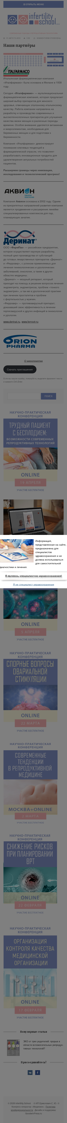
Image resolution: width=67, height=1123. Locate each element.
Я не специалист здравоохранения (33, 584)
